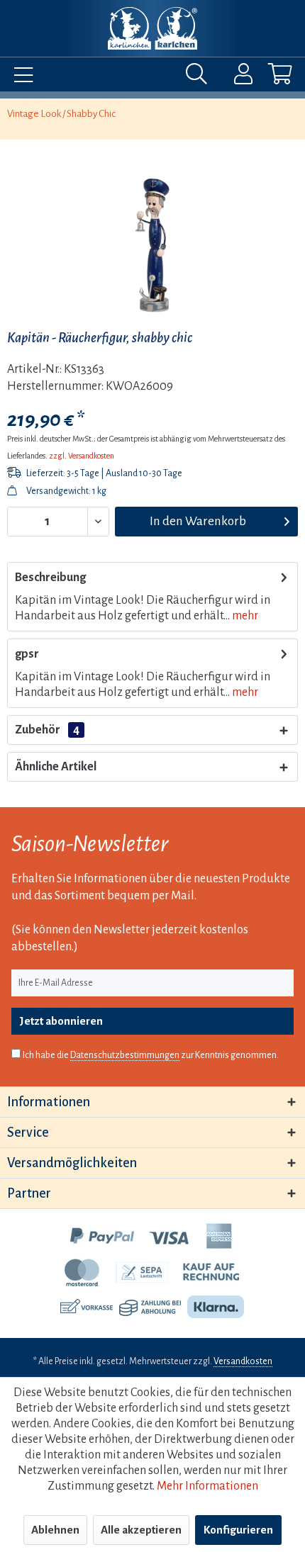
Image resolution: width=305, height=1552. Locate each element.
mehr (244, 615)
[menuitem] (20, 77)
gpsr (27, 654)
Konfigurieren (238, 1530)
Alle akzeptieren (141, 1530)
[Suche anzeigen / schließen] (200, 77)
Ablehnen (55, 1530)
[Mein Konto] (234, 77)
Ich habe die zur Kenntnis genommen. (151, 1055)
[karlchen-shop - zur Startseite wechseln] (152, 28)
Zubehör (47, 730)
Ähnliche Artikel (55, 766)
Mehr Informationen (207, 1486)
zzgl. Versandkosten (81, 455)
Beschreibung (50, 577)
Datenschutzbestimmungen (124, 1055)
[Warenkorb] (268, 77)
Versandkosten (243, 1361)
